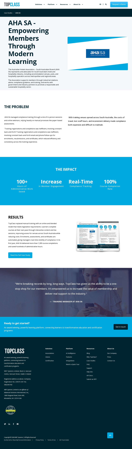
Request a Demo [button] (119, 4)
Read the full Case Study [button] (20, 255)
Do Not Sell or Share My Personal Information (17, 440)
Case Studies (8, 13)
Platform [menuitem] (51, 4)
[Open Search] (106, 4)
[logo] (14, 351)
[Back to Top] (110, 435)
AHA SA (17, 13)
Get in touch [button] (121, 327)
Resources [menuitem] (64, 4)
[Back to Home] (12, 4)
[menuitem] (44, 4)
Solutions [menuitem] (38, 4)
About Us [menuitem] (77, 4)
